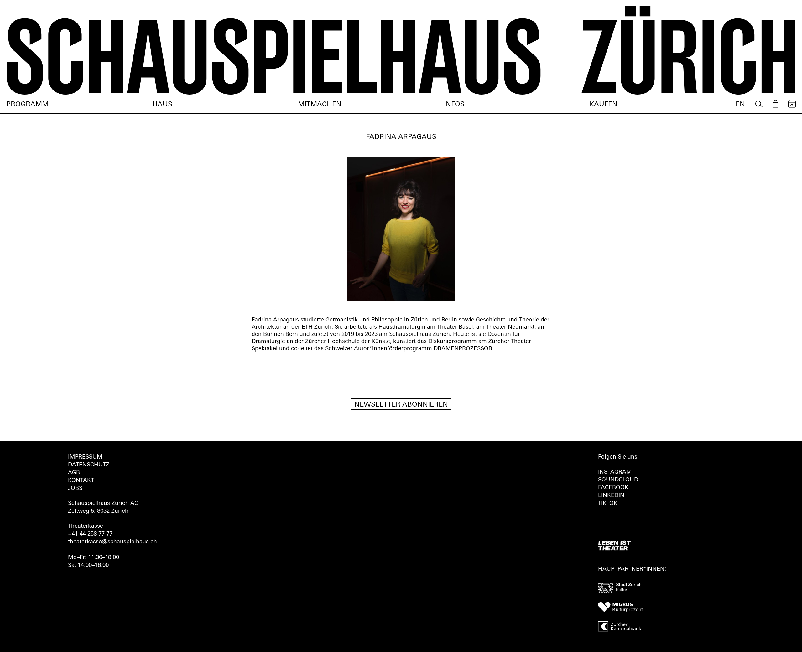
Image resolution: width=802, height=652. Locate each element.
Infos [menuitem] (454, 104)
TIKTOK (607, 503)
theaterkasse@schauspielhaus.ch (112, 542)
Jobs (75, 488)
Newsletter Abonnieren (401, 404)
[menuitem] (759, 104)
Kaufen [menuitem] (603, 104)
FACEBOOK (613, 488)
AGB (74, 473)
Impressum (85, 457)
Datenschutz (88, 465)
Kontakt (81, 481)
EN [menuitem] (740, 104)
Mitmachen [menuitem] (319, 104)
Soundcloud (618, 480)
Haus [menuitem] (162, 104)
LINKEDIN (611, 496)
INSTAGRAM (615, 472)
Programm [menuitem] (27, 104)
